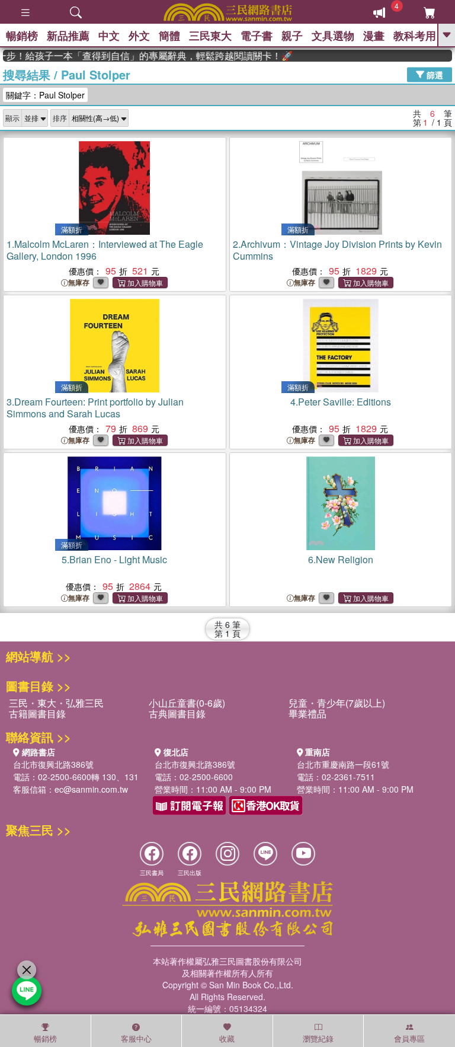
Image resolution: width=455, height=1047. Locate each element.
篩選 (433, 74)
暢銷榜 (22, 35)
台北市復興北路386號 (53, 764)
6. (340, 559)
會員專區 (409, 1038)
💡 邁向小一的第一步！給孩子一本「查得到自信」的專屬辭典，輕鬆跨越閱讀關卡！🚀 (140, 56)
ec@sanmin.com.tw (91, 789)
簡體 (169, 35)
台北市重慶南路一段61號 (343, 764)
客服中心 (136, 1038)
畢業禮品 (307, 713)
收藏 (227, 1038)
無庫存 (78, 282)
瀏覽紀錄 (318, 1038)
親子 (292, 35)
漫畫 (373, 35)
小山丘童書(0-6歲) (187, 703)
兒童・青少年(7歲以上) (337, 703)
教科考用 (414, 35)
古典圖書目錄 (177, 713)
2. (337, 250)
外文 (139, 35)
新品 (68, 35)
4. (340, 401)
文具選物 (333, 35)
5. (114, 559)
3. (95, 407)
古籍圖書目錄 (37, 713)
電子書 (257, 35)
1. (105, 250)
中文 (109, 35)
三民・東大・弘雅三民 (56, 703)
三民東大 (210, 35)
